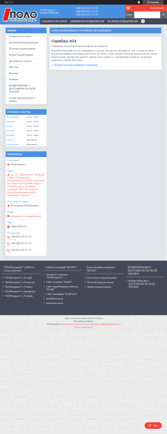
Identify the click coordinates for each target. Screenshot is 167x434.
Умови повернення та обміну (22, 99)
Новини (13, 79)
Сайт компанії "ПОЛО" (59, 281)
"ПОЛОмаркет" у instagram (20, 291)
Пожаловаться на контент (74, 324)
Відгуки (13, 73)
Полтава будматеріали (122, 21)
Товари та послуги (20, 36)
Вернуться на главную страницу (76, 65)
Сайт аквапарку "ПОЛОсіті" (61, 294)
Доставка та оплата (20, 61)
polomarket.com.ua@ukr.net (25, 216)
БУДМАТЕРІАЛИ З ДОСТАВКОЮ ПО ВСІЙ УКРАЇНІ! (22, 88)
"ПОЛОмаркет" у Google (18, 277)
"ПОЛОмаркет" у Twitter (19, 286)
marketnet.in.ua (54, 303)
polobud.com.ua (54, 298)
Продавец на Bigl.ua (83, 321)
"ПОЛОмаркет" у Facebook (20, 282)
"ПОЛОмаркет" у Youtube (19, 295)
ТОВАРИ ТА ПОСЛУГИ (54, 21)
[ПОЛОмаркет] (20, 14)
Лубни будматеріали (21, 54)
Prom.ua (99, 318)
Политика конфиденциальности (105, 324)
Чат (155, 425)
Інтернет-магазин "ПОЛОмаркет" (57, 276)
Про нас (13, 67)
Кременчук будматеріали (87, 21)
